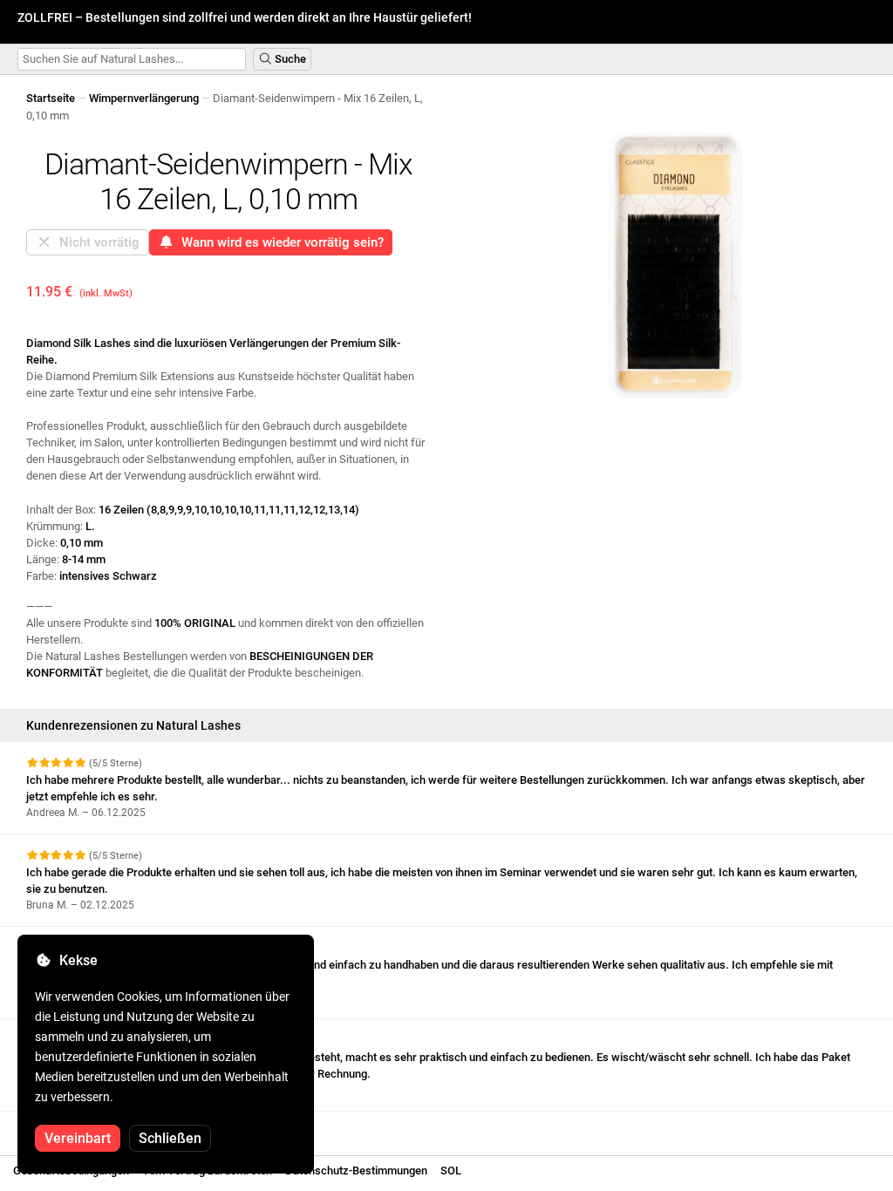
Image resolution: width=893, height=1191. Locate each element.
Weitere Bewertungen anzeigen (106, 1126)
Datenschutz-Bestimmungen (356, 1170)
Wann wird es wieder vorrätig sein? (279, 242)
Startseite (50, 98)
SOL (450, 1170)
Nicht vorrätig (96, 242)
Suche (289, 58)
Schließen (170, 1138)
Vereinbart (77, 1138)
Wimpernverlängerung (144, 98)
